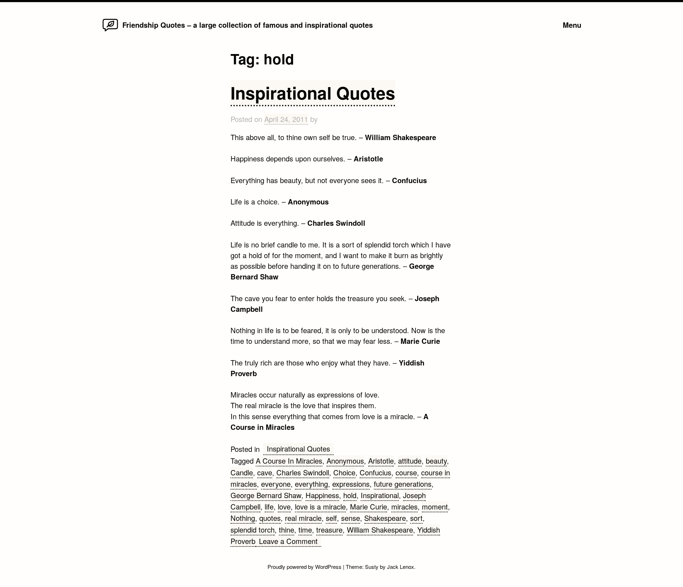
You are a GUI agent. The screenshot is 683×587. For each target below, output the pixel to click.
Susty (371, 566)
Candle (242, 472)
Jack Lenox (400, 566)
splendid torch (253, 529)
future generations (402, 484)
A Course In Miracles (289, 460)
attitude (410, 460)
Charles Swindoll (302, 472)
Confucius (375, 472)
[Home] (110, 31)
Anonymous (345, 460)
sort (416, 518)
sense (350, 518)
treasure (329, 529)
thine (286, 529)
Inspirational (380, 495)
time (305, 529)
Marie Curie (368, 506)
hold (349, 495)
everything (311, 484)
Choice (344, 472)
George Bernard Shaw (266, 495)
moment (435, 506)
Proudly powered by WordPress (305, 566)
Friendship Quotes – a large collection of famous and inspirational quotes (247, 25)
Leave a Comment (290, 541)
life (269, 506)
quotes (270, 518)
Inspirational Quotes (313, 92)
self (331, 518)
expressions (351, 484)
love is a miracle (320, 506)
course (406, 472)
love (284, 506)
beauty (436, 460)
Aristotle (381, 460)
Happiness (322, 495)
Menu (572, 25)
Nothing (243, 518)
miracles (404, 506)
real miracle (303, 518)
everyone (276, 484)
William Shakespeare (380, 529)
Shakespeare (385, 518)
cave (264, 472)
